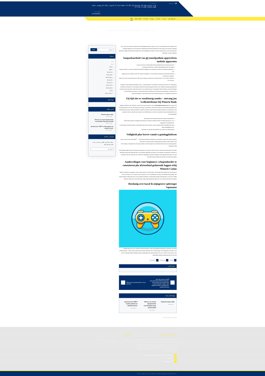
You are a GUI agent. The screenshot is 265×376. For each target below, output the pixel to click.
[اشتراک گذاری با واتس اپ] (130, 269)
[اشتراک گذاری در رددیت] (151, 269)
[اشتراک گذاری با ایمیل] (123, 269)
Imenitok (171, 260)
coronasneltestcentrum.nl (160, 105)
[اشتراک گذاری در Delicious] (144, 269)
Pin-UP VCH (109, 85)
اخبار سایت (112, 339)
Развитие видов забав (107, 114)
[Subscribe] (92, 149)
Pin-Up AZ (109, 72)
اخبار (111, 90)
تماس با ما (127, 341)
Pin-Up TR (109, 80)
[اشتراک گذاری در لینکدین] (137, 269)
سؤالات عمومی (111, 341)
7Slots (110, 67)
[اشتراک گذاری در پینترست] (158, 269)
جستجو (93, 49)
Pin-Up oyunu (109, 77)
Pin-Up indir (109, 74)
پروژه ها (98, 339)
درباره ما (127, 339)
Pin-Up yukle (109, 87)
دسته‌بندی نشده (152, 260)
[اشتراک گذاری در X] (165, 269)
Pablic (110, 69)
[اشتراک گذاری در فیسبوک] (172, 269)
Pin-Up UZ (109, 82)
